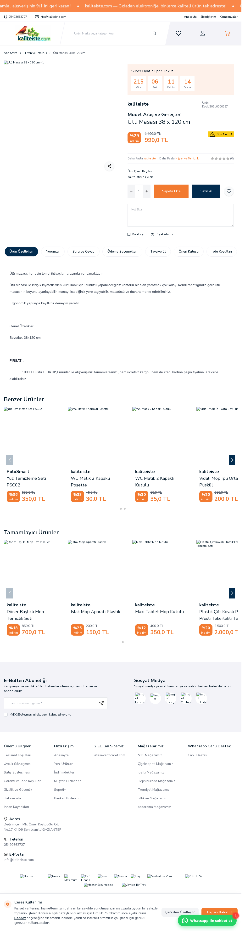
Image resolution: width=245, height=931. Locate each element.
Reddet (20, 918)
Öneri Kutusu (189, 251)
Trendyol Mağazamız (153, 789)
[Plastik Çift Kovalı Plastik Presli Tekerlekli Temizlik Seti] (108, 569)
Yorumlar (53, 251)
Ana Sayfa (10, 53)
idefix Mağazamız (151, 772)
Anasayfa (190, 17)
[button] (117, 509)
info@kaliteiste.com (19, 860)
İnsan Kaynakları (16, 807)
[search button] (154, 33)
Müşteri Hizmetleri (68, 781)
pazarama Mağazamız (154, 807)
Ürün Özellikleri (21, 251)
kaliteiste (138, 104)
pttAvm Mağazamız (152, 798)
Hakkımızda (12, 798)
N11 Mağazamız (150, 755)
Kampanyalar (229, 17)
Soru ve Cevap (83, 251)
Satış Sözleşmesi (17, 772)
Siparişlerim (208, 17)
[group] (61, 118)
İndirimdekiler (64, 772)
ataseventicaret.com (109, 755)
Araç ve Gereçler (161, 114)
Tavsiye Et (158, 251)
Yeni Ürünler (63, 764)
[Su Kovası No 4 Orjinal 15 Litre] (184, 436)
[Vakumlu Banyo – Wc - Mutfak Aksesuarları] (56, 436)
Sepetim (60, 789)
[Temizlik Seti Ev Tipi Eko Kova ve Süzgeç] (120, 436)
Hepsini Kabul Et (219, 912)
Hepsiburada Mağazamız (156, 781)
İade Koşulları (222, 251)
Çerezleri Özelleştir (180, 912)
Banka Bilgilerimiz (67, 798)
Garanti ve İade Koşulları (22, 781)
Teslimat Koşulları (17, 755)
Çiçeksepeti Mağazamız (155, 764)
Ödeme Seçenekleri (122, 251)
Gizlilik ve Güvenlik (18, 789)
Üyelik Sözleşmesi (17, 764)
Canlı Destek (197, 755)
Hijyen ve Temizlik (35, 53)
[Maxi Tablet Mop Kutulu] (44, 569)
